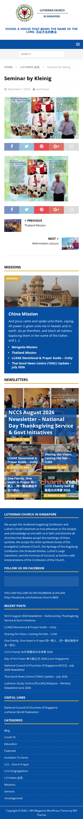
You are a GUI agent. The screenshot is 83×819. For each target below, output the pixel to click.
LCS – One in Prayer (16, 764)
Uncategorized (13, 798)
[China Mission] (41, 304)
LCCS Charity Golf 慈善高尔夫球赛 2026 (59, 488)
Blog (7, 730)
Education (10, 744)
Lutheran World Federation (21, 712)
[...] (17, 340)
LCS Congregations (16, 771)
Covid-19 (9, 737)
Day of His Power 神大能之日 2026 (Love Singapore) (36, 659)
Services (9, 791)
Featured (10, 751)
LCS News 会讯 (13, 778)
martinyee (42, 89)
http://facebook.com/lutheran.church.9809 (31, 597)
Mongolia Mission (24, 347)
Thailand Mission (24, 353)
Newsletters (16, 379)
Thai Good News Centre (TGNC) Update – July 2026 (41, 365)
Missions (12, 267)
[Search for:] (41, 54)
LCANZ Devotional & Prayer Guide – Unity (42, 358)
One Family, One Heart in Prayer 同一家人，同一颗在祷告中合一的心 (22, 484)
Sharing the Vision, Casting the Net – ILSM (58, 458)
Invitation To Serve (16, 757)
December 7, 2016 (19, 89)
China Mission (23, 314)
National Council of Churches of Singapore (30, 707)
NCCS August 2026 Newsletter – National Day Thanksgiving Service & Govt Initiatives (41, 422)
